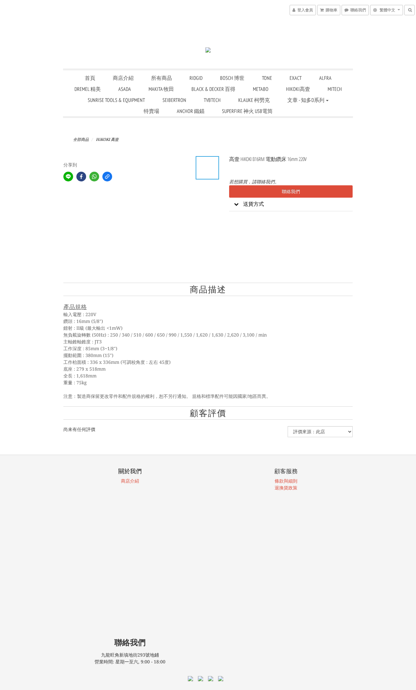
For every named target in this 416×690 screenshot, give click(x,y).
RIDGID (195, 78)
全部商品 (81, 139)
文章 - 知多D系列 (306, 100)
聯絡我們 (291, 191)
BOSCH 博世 (232, 78)
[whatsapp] (94, 176)
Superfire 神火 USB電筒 (247, 111)
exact (296, 78)
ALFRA (325, 78)
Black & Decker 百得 (213, 89)
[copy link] (107, 176)
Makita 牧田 (161, 89)
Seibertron (174, 100)
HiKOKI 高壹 (107, 139)
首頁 (90, 78)
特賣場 (151, 111)
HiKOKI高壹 (298, 89)
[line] (68, 176)
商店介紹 (123, 78)
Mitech (335, 89)
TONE (267, 78)
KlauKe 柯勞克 (254, 100)
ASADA (124, 89)
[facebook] (81, 176)
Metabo (260, 89)
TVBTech (212, 100)
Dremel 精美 (87, 89)
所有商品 (161, 78)
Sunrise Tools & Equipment (116, 100)
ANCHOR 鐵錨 (190, 111)
